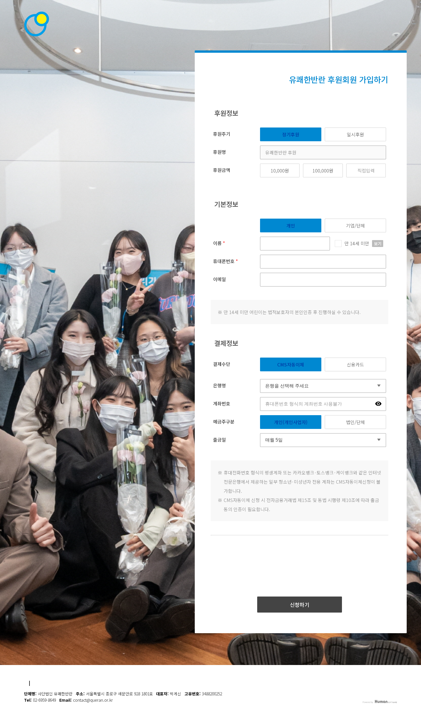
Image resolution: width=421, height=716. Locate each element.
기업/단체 (355, 225)
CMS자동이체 (290, 364)
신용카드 (355, 364)
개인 (290, 225)
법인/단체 (355, 422)
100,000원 (322, 170)
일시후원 (355, 134)
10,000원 (280, 170)
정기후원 (290, 134)
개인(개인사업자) (291, 422)
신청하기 (299, 604)
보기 (377, 243)
